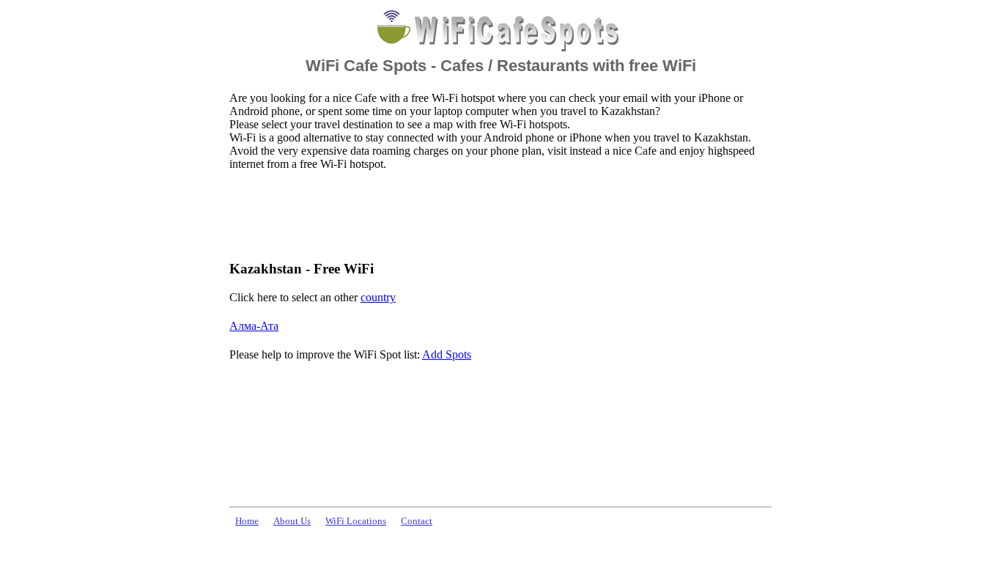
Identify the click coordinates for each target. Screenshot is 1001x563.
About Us (292, 521)
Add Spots (446, 354)
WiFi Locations (355, 521)
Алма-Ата (253, 326)
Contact (416, 521)
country (378, 297)
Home (247, 521)
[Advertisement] (496, 215)
